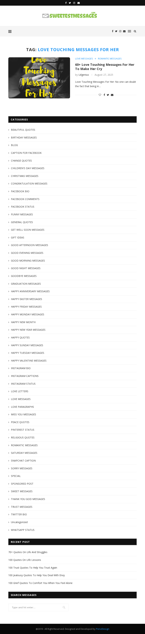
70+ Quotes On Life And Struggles (27, 552)
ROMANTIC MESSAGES (110, 58)
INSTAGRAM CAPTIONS (25, 376)
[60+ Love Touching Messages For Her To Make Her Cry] (39, 77)
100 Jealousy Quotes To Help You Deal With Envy (36, 575)
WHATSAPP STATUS (22, 530)
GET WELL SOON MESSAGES (27, 229)
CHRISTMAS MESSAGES (24, 176)
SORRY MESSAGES (21, 468)
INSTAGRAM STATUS (23, 383)
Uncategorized (19, 522)
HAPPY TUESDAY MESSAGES (27, 352)
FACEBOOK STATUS (22, 206)
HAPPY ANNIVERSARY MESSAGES (30, 291)
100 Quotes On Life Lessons (24, 560)
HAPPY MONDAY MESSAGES (27, 314)
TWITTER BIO (19, 514)
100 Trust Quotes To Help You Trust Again (32, 567)
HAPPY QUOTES (20, 337)
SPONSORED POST (22, 483)
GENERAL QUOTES (22, 222)
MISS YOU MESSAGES (23, 414)
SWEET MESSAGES (22, 491)
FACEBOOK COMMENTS (25, 199)
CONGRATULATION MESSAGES (29, 183)
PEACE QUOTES (20, 422)
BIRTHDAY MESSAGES (24, 137)
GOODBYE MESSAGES (24, 276)
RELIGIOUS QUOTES (22, 437)
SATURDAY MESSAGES (24, 452)
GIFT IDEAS (17, 237)
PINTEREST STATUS (22, 429)
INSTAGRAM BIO (21, 368)
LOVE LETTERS (19, 391)
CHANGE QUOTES (21, 160)
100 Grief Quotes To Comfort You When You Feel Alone (40, 583)
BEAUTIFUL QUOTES (23, 129)
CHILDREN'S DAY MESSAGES (27, 168)
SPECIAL (16, 476)
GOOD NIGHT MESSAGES (25, 268)
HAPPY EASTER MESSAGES (26, 299)
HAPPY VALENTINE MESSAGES (29, 360)
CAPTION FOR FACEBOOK (26, 152)
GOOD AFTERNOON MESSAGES (29, 245)
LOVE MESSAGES (84, 58)
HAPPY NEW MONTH (23, 322)
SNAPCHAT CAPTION (23, 460)
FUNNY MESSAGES (22, 214)
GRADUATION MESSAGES (26, 283)
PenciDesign (102, 628)
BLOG (14, 145)
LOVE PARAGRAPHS (22, 406)
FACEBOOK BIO (20, 191)
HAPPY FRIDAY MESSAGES (26, 306)
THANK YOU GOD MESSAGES (28, 499)
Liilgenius (84, 74)
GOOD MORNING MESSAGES (28, 260)
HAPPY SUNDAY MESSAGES (27, 345)
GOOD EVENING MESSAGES (27, 252)
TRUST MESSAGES (21, 506)
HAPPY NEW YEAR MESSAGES (28, 329)
